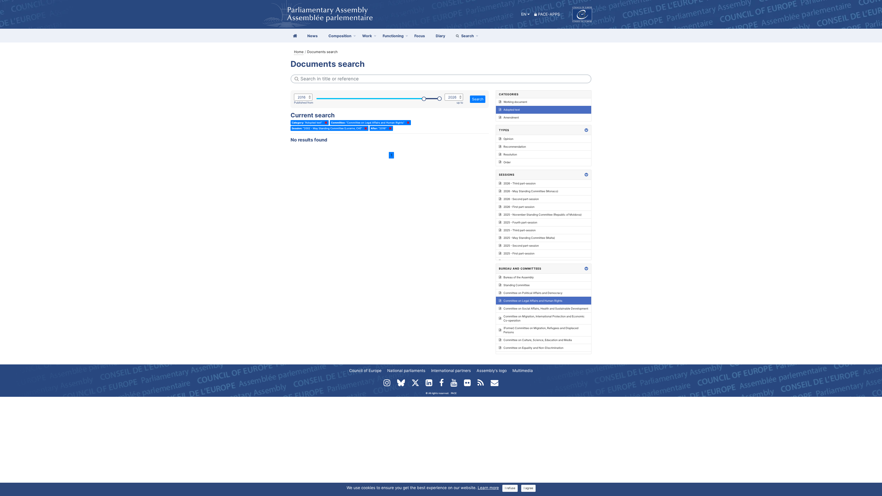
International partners (451, 370)
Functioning (393, 36)
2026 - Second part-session (521, 199)
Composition (339, 36)
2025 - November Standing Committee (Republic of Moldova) (542, 214)
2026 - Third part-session (519, 183)
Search (467, 36)
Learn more (488, 487)
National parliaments (406, 370)
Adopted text (511, 109)
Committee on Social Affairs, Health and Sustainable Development (545, 308)
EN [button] (523, 14)
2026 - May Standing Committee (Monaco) (530, 191)
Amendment (511, 117)
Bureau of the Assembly (518, 277)
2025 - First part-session (518, 253)
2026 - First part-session (518, 207)
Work (367, 36)
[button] (586, 130)
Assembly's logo (492, 370)
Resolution (510, 154)
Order (507, 162)
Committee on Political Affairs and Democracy (533, 293)
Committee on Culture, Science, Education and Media (537, 340)
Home (299, 52)
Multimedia (522, 370)
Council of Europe (365, 370)
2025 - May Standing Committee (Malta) (529, 238)
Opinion (508, 139)
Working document (515, 102)
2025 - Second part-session (521, 245)
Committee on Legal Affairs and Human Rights (532, 300)
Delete (325, 122)
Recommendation (514, 146)
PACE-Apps (549, 14)
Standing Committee (516, 285)
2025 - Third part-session (519, 230)
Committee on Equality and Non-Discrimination (533, 347)
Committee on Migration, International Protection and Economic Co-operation (544, 318)
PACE (454, 393)
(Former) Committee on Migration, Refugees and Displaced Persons (540, 330)
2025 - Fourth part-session (520, 222)
